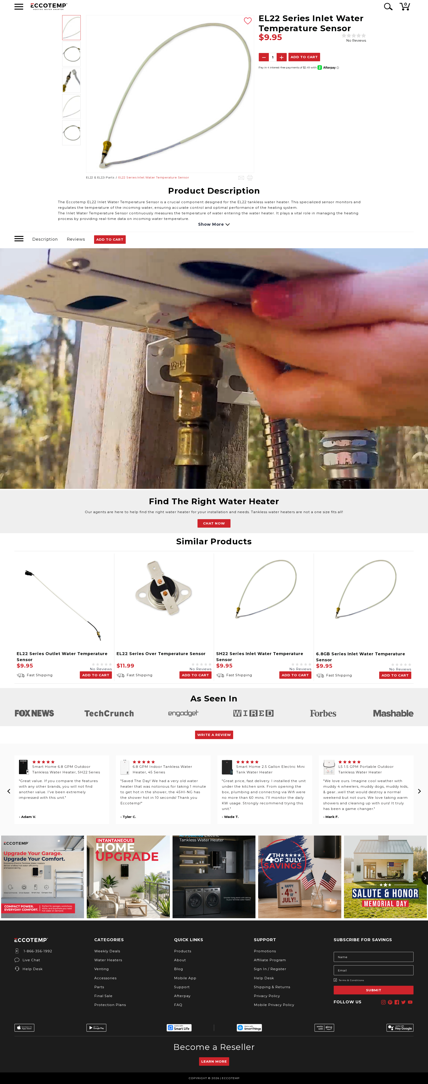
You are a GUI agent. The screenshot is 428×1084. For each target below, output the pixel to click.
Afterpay (182, 996)
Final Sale (103, 996)
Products (182, 951)
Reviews (76, 239)
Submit (373, 990)
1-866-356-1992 (37, 951)
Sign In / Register (270, 969)
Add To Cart (109, 239)
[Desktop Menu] (18, 6)
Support (182, 987)
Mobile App (185, 978)
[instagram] (383, 1002)
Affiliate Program (270, 960)
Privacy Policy (267, 996)
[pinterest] (390, 1002)
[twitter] (403, 1002)
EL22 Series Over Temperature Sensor (161, 653)
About (180, 960)
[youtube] (410, 1002)
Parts (99, 987)
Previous (9, 789)
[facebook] (396, 1002)
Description (45, 239)
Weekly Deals (107, 951)
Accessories (105, 978)
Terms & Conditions (351, 980)
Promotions (265, 951)
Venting (101, 969)
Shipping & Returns (272, 987)
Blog (178, 969)
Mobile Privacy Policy (274, 1005)
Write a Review (214, 735)
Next (419, 789)
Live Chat (31, 960)
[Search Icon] (387, 6)
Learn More (214, 1061)
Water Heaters (108, 960)
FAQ (178, 1005)
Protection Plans (110, 1005)
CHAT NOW (214, 523)
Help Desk (33, 969)
